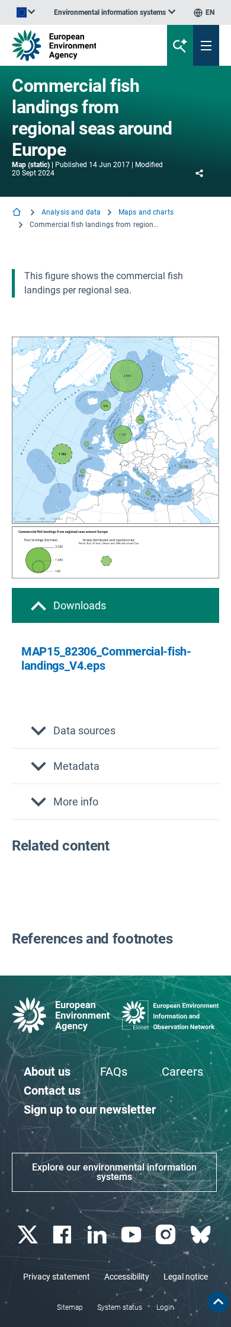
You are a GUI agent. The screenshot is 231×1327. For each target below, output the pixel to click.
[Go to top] (218, 1302)
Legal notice (185, 1276)
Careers (182, 1071)
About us (47, 1071)
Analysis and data (71, 212)
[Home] (18, 213)
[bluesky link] (202, 1235)
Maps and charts (146, 212)
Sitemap (70, 1307)
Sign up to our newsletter (90, 1109)
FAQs (113, 1071)
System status (119, 1307)
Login (165, 1307)
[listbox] (114, 12)
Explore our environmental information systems (114, 1172)
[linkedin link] (98, 1235)
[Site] (78, 45)
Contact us (52, 1090)
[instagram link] (167, 1235)
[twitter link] (29, 1235)
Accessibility (126, 1276)
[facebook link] (64, 1235)
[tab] (115, 605)
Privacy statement (56, 1276)
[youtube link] (133, 1235)
